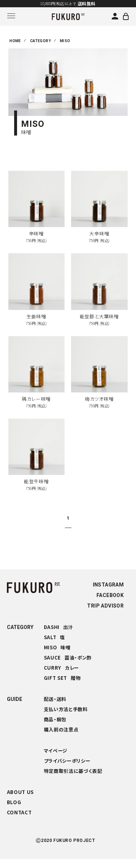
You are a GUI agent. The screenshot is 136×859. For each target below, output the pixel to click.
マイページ (55, 750)
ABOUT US (20, 792)
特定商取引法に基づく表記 (73, 770)
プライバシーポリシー (67, 760)
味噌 (57, 647)
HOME (15, 41)
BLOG (14, 802)
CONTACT (19, 812)
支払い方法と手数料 (66, 709)
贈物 (62, 677)
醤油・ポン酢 (68, 657)
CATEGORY (40, 41)
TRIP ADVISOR (105, 606)
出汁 (58, 627)
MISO (65, 41)
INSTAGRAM (108, 585)
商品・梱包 (55, 719)
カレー (61, 667)
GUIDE (14, 699)
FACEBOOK (110, 595)
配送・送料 (55, 698)
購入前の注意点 (61, 729)
